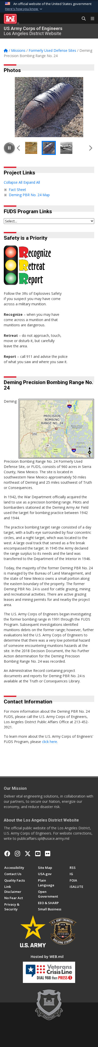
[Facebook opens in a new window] (7, 853)
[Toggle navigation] (90, 19)
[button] (24, 9)
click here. (50, 741)
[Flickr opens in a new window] (47, 853)
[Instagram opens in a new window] (17, 853)
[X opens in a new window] (28, 853)
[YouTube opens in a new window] (37, 853)
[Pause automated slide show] (9, 147)
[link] (5, 189)
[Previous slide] (19, 148)
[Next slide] (90, 148)
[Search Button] (82, 19)
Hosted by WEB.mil (47, 956)
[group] (49, 107)
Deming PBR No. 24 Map (29, 194)
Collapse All (13, 182)
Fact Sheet (17, 189)
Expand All (31, 182)
